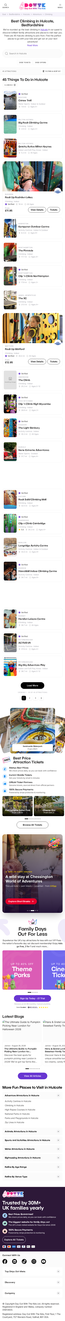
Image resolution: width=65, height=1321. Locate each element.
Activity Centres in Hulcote (18, 1101)
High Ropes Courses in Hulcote (20, 1109)
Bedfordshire (14, 14)
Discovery (10, 1282)
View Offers (40, 62)
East (4, 14)
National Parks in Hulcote (17, 1114)
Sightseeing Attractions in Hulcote (23, 1157)
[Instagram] (33, 1262)
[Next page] (41, 698)
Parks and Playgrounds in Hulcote (21, 1118)
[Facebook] (4, 1262)
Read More (32, 45)
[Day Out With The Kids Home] (32, 6)
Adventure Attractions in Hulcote (22, 1095)
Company (10, 1293)
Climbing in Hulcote (14, 1105)
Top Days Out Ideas (15, 1271)
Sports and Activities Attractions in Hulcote (27, 1140)
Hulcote (26, 14)
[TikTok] (24, 1262)
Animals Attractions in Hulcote (21, 1131)
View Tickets (25, 62)
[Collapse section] (58, 1095)
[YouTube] (43, 1262)
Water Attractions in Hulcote (19, 1149)
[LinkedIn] (14, 1262)
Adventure (37, 14)
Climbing (48, 14)
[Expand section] (58, 1131)
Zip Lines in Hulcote (14, 1122)
